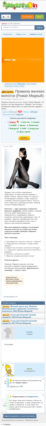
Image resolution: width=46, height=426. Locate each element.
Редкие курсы (21, 83)
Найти (39, 27)
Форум (3, 17)
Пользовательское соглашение (13, 420)
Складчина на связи (10, 83)
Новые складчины (31, 83)
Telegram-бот (33, 397)
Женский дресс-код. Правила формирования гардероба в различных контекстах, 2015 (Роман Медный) (20, 309)
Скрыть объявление (43, 379)
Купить (24, 138)
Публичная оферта (31, 420)
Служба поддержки (14, 23)
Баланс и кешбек (19, 86)
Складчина (6, 424)
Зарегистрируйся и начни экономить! (19, 416)
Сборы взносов (9, 86)
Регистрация (27, 17)
